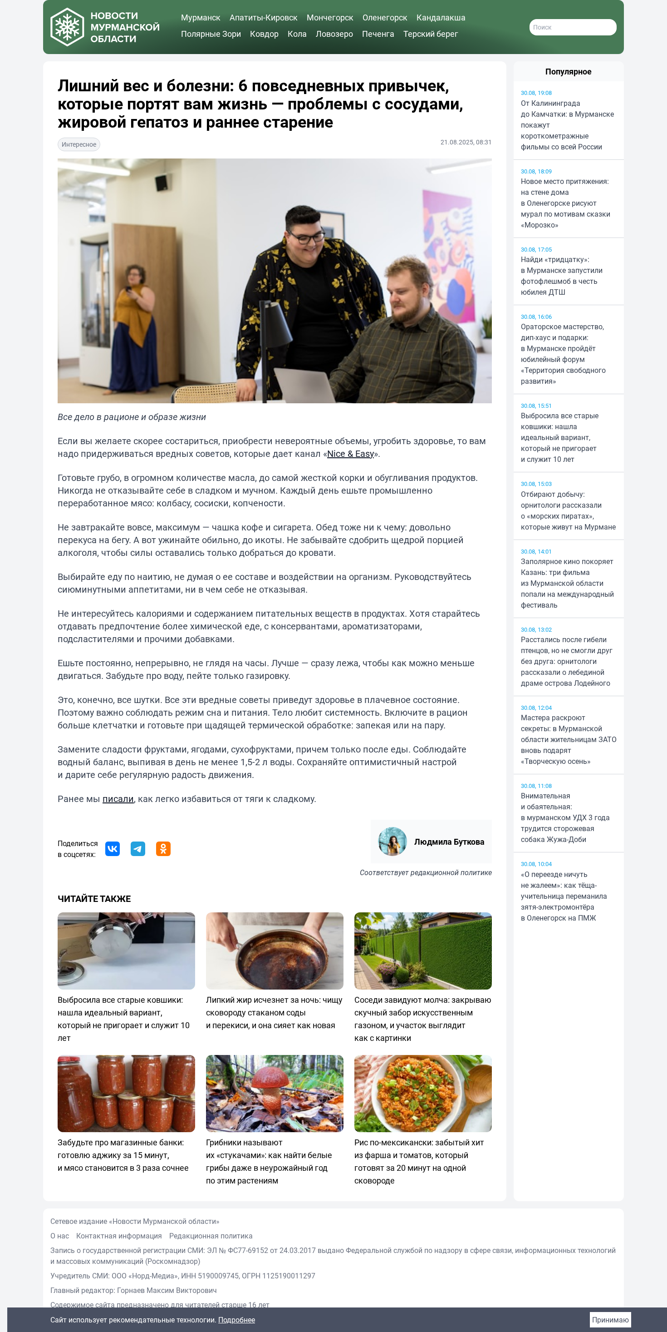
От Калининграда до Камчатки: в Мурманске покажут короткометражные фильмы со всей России (567, 125)
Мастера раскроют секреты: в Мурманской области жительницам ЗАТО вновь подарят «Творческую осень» (569, 739)
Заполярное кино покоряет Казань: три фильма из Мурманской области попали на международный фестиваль (567, 583)
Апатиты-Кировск (264, 17)
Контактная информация (119, 1236)
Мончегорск (330, 17)
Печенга (378, 33)
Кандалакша (441, 17)
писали (118, 798)
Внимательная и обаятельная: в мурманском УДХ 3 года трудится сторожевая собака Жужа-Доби (565, 817)
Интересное (79, 144)
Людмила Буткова (449, 841)
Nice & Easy (350, 453)
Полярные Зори (211, 33)
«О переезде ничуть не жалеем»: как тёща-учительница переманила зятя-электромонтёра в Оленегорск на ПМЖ (564, 896)
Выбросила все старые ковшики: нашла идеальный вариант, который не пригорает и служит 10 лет (559, 437)
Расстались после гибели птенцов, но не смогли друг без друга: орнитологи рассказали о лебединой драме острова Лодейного (567, 661)
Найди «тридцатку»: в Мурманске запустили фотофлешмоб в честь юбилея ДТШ (562, 275)
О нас (59, 1236)
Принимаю (610, 1320)
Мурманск (201, 17)
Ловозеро (334, 33)
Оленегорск (385, 17)
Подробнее (236, 1320)
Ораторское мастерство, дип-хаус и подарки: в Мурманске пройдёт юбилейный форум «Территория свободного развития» (563, 354)
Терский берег (430, 33)
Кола (297, 33)
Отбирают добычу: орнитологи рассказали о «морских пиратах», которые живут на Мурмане (568, 510)
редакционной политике (451, 872)
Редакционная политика (211, 1236)
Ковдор (264, 33)
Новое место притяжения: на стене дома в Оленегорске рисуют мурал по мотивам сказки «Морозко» (565, 203)
